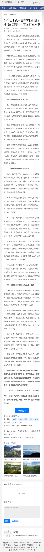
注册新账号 (15, 521)
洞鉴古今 (13, 14)
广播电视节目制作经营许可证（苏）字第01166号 (22, 547)
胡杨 (20, 419)
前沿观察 (22, 8)
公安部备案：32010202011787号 (22, 550)
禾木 (25, 419)
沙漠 (14, 419)
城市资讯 (12, 8)
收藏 (7, 443)
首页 (3, 8)
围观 (15, 532)
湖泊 (31, 419)
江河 (36, 419)
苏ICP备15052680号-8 (31, 545)
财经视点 (33, 8)
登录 (6, 521)
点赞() (23, 410)
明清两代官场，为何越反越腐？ (23, 437)
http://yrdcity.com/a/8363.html (24, 425)
